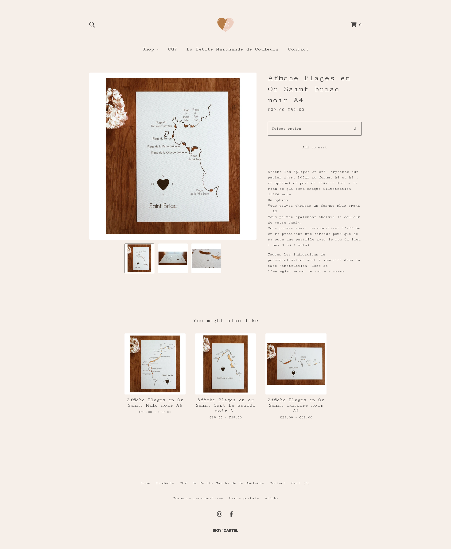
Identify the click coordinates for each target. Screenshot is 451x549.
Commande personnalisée (198, 498)
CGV (172, 49)
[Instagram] (219, 514)
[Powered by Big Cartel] (225, 530)
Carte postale (244, 498)
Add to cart (314, 147)
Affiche (272, 498)
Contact (298, 49)
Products (165, 483)
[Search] (92, 24)
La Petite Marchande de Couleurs (233, 49)
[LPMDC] (225, 24)
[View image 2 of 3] (173, 258)
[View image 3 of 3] (206, 258)
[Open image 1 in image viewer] (173, 156)
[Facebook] (231, 514)
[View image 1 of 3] (139, 258)
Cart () (300, 483)
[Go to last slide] (96, 156)
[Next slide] (250, 156)
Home (145, 483)
